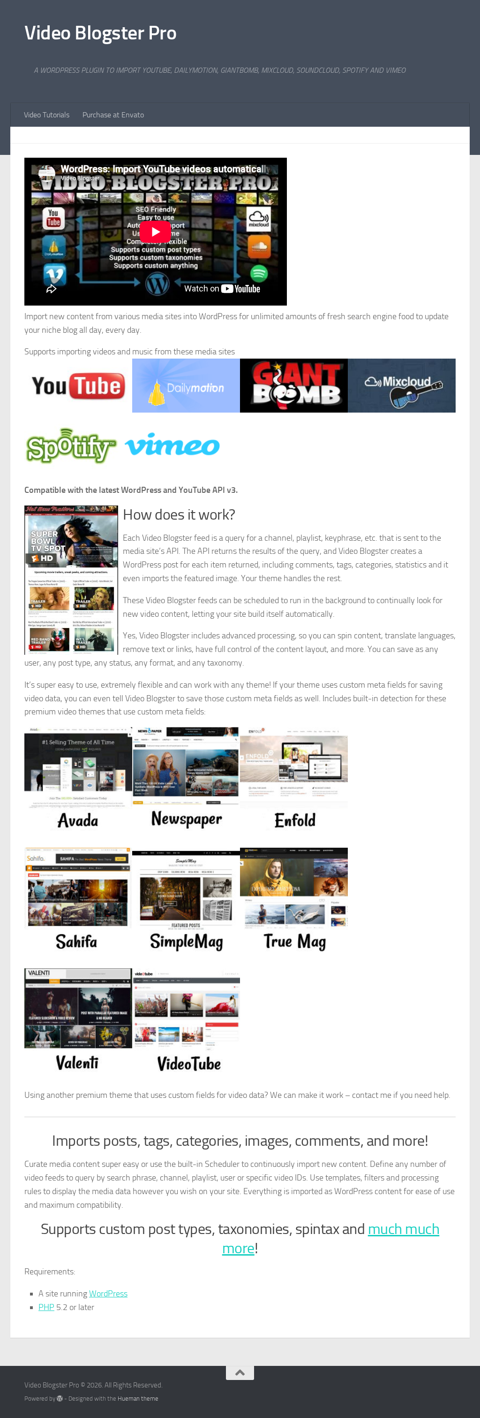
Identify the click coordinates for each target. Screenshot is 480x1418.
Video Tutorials (46, 114)
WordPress (108, 1293)
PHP (46, 1307)
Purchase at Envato (113, 114)
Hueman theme (138, 1398)
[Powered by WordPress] (60, 1398)
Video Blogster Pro (100, 33)
